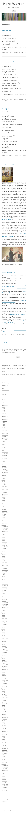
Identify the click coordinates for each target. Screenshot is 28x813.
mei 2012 (3, 632)
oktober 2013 (4, 605)
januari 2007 (4, 711)
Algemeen (3, 382)
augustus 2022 (4, 458)
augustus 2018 (4, 532)
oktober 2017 (4, 548)
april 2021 (3, 483)
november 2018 (5, 528)
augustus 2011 (4, 643)
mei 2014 (3, 594)
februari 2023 (4, 449)
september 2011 (5, 641)
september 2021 (5, 475)
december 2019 (5, 508)
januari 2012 (4, 636)
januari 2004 (4, 764)
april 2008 (3, 692)
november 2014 (5, 585)
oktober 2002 (4, 787)
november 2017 (5, 546)
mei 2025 (3, 408)
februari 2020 (4, 504)
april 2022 (3, 464)
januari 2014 (4, 601)
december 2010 (5, 650)
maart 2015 (4, 579)
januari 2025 (4, 414)
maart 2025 (4, 411)
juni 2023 (3, 442)
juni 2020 (3, 498)
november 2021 (5, 472)
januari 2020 (4, 506)
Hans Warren (14, 4)
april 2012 (3, 633)
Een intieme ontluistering (9, 165)
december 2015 (5, 565)
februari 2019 (4, 523)
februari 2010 (4, 661)
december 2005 (5, 729)
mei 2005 (3, 739)
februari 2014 (4, 599)
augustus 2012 (4, 627)
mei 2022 (3, 463)
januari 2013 (4, 619)
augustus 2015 (4, 571)
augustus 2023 (4, 439)
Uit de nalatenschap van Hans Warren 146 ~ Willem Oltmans (13, 374)
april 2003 (3, 778)
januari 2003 (4, 782)
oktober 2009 (4, 667)
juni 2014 (3, 593)
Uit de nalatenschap (5, 390)
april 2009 (3, 674)
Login (3, 798)
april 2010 (3, 660)
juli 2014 (3, 591)
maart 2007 (4, 709)
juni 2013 (3, 612)
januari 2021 (4, 487)
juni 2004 (3, 756)
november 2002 (5, 785)
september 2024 (5, 419)
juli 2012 (3, 629)
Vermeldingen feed (5, 799)
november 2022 (5, 453)
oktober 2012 (4, 624)
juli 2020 (3, 497)
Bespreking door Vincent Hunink (17, 314)
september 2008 (5, 684)
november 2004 (5, 748)
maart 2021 (4, 484)
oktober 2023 (4, 436)
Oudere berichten (6, 342)
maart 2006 (4, 725)
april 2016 (3, 559)
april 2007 (3, 708)
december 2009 (5, 664)
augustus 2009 (4, 671)
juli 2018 (3, 534)
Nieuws (14, 264)
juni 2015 (3, 574)
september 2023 (5, 438)
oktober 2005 (4, 733)
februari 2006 (4, 726)
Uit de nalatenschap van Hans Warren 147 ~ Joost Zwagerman (14, 373)
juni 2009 (3, 672)
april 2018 (3, 539)
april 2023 (3, 445)
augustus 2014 (4, 590)
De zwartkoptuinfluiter (8, 62)
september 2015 (5, 570)
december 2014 (5, 584)
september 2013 (5, 607)
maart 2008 (4, 694)
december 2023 (5, 433)
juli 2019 (3, 515)
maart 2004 (4, 761)
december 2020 (5, 489)
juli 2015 (3, 573)
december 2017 (5, 545)
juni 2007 (3, 706)
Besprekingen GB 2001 (8, 272)
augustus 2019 (4, 514)
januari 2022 (4, 469)
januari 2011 (4, 649)
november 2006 (5, 714)
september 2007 (5, 702)
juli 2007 (3, 705)
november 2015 (5, 567)
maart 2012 (4, 635)
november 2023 (5, 435)
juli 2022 (3, 459)
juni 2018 (3, 536)
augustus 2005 (4, 734)
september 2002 (5, 788)
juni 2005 (3, 737)
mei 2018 (3, 537)
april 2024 (3, 427)
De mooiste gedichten (18, 52)
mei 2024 (3, 425)
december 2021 (5, 470)
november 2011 (5, 639)
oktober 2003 (4, 768)
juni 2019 (3, 517)
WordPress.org (4, 802)
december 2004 (5, 747)
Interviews (4, 387)
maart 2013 (4, 616)
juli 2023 (3, 441)
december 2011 (5, 638)
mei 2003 (3, 776)
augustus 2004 (4, 753)
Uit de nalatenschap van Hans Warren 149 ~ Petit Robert (13, 368)
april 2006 (3, 723)
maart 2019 (4, 522)
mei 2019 (3, 518)
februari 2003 (4, 781)
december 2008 (5, 680)
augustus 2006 (4, 719)
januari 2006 (4, 728)
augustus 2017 (4, 551)
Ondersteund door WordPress (7, 810)
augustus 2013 (4, 608)
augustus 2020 (4, 495)
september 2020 (5, 494)
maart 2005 (4, 742)
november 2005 (5, 731)
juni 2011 (3, 644)
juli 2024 (3, 422)
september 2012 (5, 626)
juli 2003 (3, 773)
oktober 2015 (4, 568)
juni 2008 (3, 689)
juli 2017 (3, 553)
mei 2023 (3, 444)
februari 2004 (4, 762)
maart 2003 (4, 779)
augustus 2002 (4, 790)
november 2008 (5, 681)
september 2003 (5, 770)
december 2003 (5, 765)
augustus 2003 (4, 771)
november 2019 (5, 509)
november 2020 (5, 490)
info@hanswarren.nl (10, 352)
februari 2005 (4, 743)
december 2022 (5, 452)
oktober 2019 (4, 511)
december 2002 (5, 784)
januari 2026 (4, 402)
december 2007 (5, 697)
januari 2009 (4, 678)
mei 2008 (3, 691)
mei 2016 (3, 557)
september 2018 (5, 531)
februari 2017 (4, 554)
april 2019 (3, 520)
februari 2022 (4, 467)
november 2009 (5, 666)
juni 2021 (3, 480)
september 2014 (5, 588)
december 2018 (5, 526)
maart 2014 (4, 598)
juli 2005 (3, 736)
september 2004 (5, 751)
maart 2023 (4, 447)
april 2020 (3, 501)
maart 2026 (4, 399)
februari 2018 (4, 542)
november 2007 (5, 698)
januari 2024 (4, 432)
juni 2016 (3, 556)
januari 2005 (4, 745)
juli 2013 (3, 610)
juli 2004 (3, 754)
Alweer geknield (6, 109)
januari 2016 (4, 563)
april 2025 (3, 410)
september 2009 (5, 669)
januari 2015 (4, 582)
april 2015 (3, 577)
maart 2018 (4, 540)
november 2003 (5, 767)
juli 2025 (3, 407)
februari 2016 (4, 562)
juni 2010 (3, 657)
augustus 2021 (4, 477)
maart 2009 (4, 675)
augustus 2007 (4, 703)
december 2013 (5, 602)
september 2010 (5, 653)
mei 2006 (3, 722)
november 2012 (5, 622)
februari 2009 (4, 677)
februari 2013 (4, 618)
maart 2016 (4, 560)
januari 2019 (4, 525)
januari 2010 (4, 663)
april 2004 (3, 759)
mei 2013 (3, 613)
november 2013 (5, 604)
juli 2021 (3, 478)
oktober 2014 (4, 587)
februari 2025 (4, 413)
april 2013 (3, 615)
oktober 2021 (4, 473)
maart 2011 (4, 646)
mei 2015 (3, 576)
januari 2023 (4, 450)
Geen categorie (4, 385)
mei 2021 (3, 481)
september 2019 (5, 512)
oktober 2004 (4, 750)
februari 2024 (4, 430)
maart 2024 (4, 428)
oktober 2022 (4, 455)
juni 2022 (3, 461)
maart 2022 (4, 466)
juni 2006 (3, 720)
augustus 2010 (4, 655)
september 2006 (5, 717)
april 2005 (3, 740)
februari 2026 (4, 400)
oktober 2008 (4, 683)
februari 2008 (4, 695)
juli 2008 (3, 688)
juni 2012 (3, 630)
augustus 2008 (4, 686)
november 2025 (5, 404)
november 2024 (5, 416)
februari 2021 (4, 486)
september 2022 (5, 456)
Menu (14, 10)
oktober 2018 (4, 529)
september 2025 (5, 405)
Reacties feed (4, 801)
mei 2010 (3, 658)
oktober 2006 (4, 716)
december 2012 (5, 621)
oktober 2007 (4, 700)
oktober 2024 (4, 418)
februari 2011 (4, 647)
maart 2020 (4, 503)
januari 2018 (4, 543)
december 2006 (5, 712)
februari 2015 (4, 581)
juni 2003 (3, 774)
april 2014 (3, 596)
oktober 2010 (4, 652)
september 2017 (5, 549)
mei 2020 (3, 500)
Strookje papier (6, 30)
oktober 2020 (4, 492)
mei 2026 (3, 397)
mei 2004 (3, 757)
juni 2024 (3, 424)
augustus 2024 (4, 421)
